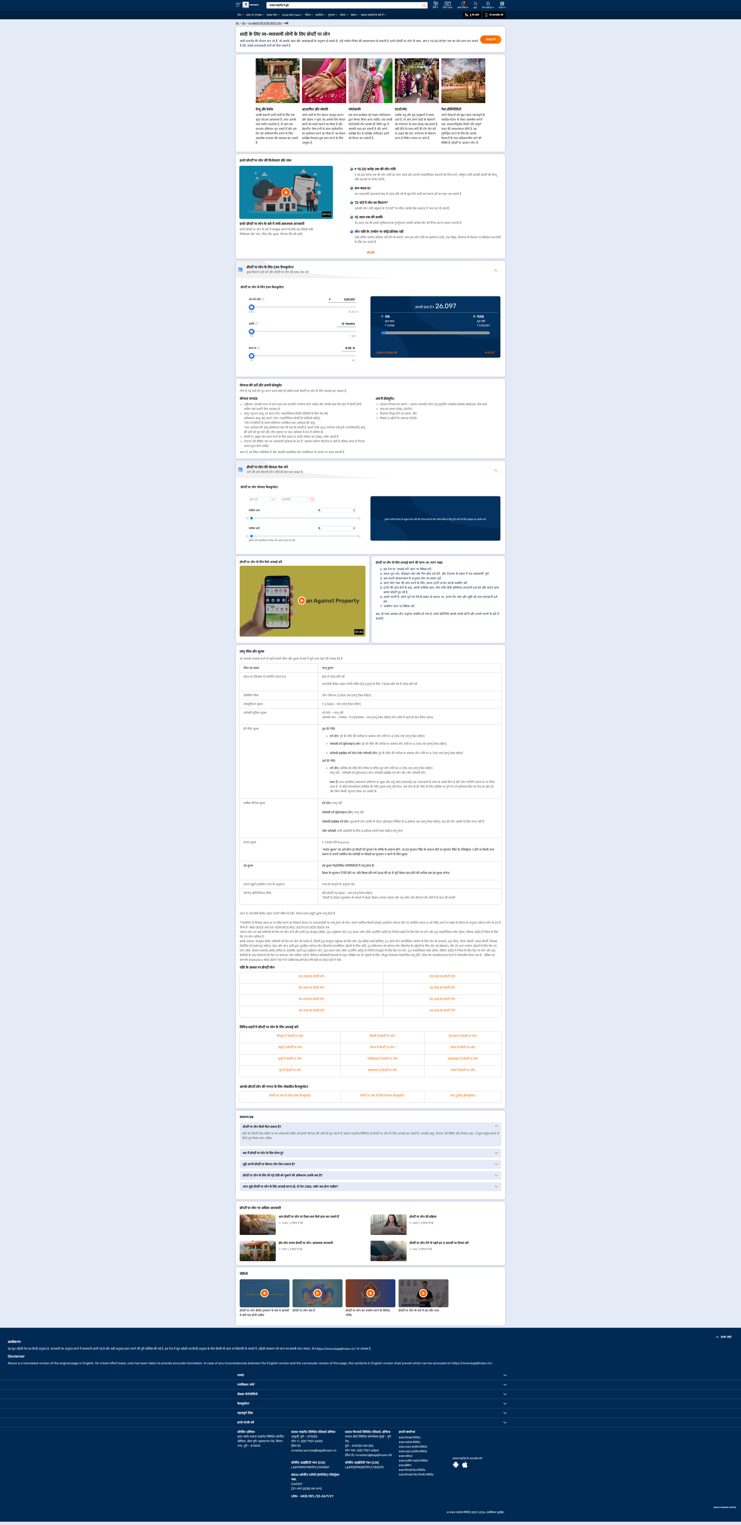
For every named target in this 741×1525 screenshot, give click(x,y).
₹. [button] (320, 510)
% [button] (354, 348)
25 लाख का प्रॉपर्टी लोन (311, 987)
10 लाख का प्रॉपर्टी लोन (442, 987)
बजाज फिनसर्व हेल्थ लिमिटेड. (412, 1470)
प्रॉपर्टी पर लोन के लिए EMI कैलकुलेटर (290, 1095)
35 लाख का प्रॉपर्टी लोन (442, 999)
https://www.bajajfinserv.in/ (335, 1349)
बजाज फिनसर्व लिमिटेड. (410, 1437)
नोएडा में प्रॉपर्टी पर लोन (462, 1047)
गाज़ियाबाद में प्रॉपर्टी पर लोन (382, 1058)
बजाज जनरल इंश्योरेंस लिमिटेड (413, 1447)
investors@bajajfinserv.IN (374, 1455)
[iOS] (465, 1465)
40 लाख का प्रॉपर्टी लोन (312, 1010)
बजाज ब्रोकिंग (405, 1465)
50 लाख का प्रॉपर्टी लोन (312, 976)
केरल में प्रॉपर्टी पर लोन (382, 1047)
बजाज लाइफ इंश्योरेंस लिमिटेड (413, 1451)
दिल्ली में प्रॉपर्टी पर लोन (382, 1036)
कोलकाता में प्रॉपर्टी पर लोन (382, 1070)
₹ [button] (330, 299)
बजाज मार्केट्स (405, 1456)
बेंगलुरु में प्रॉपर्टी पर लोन (290, 1036)
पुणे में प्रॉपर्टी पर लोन (290, 1070)
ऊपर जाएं (726, 1337)
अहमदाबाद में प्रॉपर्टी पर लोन (463, 1058)
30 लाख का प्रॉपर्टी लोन (442, 976)
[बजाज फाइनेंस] (251, 5)
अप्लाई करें (491, 39)
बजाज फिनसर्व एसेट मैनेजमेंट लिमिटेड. (416, 1474)
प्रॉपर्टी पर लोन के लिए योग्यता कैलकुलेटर (382, 1095)
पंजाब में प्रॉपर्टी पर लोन (462, 1070)
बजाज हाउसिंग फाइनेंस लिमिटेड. (414, 1460)
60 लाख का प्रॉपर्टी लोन (442, 1010)
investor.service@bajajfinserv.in (314, 1450)
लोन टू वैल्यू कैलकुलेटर (462, 1095)
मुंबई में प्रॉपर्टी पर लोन (290, 1058)
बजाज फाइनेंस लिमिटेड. (410, 1442)
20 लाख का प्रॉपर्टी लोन (311, 999)
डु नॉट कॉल (474, 15)
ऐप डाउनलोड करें (496, 15)
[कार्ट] (475, 3)
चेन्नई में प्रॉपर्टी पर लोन (290, 1047)
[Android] (456, 1465)
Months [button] (350, 323)
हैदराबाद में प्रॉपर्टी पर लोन (463, 1036)
